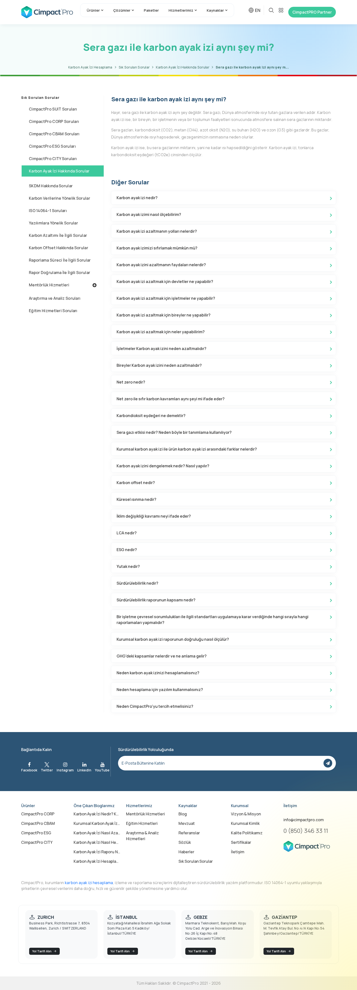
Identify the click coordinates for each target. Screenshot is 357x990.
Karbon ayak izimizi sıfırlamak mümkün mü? (157, 248)
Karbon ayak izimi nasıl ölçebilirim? (149, 214)
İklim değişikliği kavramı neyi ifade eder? (154, 516)
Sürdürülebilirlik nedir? (137, 583)
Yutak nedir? (128, 566)
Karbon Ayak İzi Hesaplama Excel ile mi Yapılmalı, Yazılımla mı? (97, 861)
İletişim (237, 851)
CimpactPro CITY (36, 842)
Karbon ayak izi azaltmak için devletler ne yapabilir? (165, 281)
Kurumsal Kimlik (245, 823)
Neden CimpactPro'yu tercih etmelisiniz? (155, 706)
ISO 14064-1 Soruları (48, 210)
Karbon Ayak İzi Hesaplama (90, 67)
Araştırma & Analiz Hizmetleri (142, 835)
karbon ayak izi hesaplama (89, 882)
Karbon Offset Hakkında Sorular (58, 247)
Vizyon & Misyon (246, 814)
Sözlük (184, 842)
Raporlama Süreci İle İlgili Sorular (60, 260)
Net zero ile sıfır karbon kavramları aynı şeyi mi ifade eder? (171, 398)
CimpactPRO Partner (312, 12)
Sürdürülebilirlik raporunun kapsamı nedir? (156, 600)
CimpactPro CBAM (38, 823)
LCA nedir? (127, 533)
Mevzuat (186, 823)
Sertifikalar (241, 842)
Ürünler (93, 10)
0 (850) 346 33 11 (305, 831)
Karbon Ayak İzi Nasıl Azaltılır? (97, 833)
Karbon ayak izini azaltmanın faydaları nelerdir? (161, 264)
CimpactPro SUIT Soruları (53, 109)
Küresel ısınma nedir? (136, 499)
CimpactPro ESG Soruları (52, 146)
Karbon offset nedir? (136, 482)
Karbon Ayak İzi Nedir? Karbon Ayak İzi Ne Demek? (97, 814)
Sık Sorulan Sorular (134, 67)
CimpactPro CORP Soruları (54, 121)
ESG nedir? (127, 549)
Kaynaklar (215, 10)
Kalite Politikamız (247, 833)
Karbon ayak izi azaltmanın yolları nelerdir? (157, 231)
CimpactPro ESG (36, 833)
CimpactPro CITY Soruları (53, 158)
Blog (182, 814)
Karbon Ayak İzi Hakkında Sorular (182, 67)
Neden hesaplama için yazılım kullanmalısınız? (160, 689)
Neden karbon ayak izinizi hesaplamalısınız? (158, 672)
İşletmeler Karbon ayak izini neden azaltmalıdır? (161, 348)
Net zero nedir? (131, 382)
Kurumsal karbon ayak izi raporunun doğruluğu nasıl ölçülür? (173, 639)
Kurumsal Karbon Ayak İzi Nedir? (97, 823)
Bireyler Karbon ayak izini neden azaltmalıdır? (159, 365)
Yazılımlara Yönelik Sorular (53, 223)
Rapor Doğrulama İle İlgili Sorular (59, 272)
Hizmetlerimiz (181, 10)
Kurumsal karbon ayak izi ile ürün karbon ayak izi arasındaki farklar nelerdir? (187, 449)
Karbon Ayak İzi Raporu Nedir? (97, 851)
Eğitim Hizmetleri (142, 823)
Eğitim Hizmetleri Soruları (53, 310)
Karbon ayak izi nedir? (137, 197)
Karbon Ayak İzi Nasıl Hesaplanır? (97, 842)
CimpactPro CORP (37, 814)
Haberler (186, 851)
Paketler (151, 10)
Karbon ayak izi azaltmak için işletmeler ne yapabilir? (166, 298)
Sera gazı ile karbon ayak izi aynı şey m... (252, 67)
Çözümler (121, 10)
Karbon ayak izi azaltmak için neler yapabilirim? (161, 331)
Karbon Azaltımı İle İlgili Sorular (58, 235)
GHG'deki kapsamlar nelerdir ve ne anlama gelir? (162, 656)
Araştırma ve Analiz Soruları (54, 298)
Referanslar (189, 833)
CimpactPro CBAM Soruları (54, 134)
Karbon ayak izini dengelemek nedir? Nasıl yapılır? (163, 466)
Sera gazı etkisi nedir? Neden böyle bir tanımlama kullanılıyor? (174, 432)
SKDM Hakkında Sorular (51, 185)
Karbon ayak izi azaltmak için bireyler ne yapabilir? (164, 315)
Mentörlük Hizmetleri (49, 285)
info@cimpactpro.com (303, 819)
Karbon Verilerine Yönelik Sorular (59, 198)
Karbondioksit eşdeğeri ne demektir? (151, 415)
